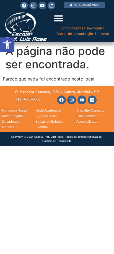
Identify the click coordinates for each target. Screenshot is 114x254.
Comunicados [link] (72, 28)
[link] (7, 44)
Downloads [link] (94, 28)
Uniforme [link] (102, 34)
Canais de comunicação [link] (74, 34)
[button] (58, 18)
